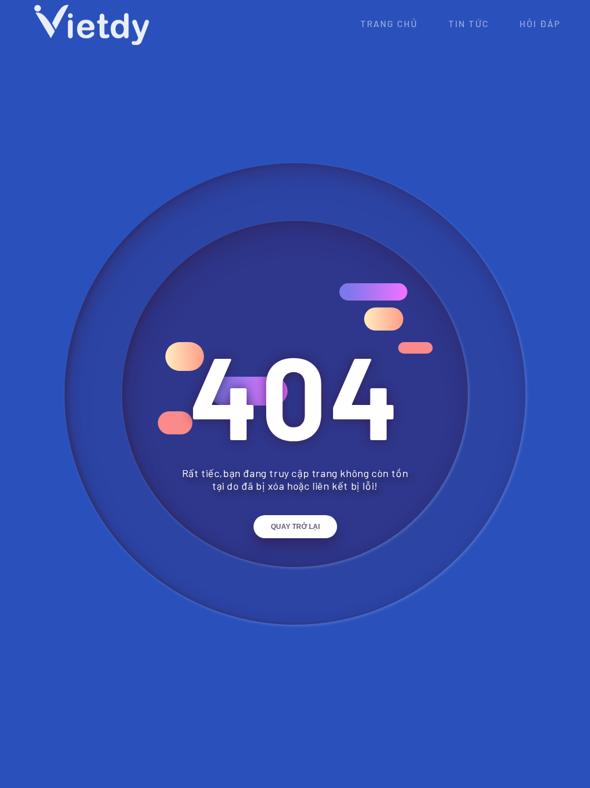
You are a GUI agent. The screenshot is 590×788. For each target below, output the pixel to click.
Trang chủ (389, 23)
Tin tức (468, 23)
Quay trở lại (295, 527)
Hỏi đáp (540, 23)
